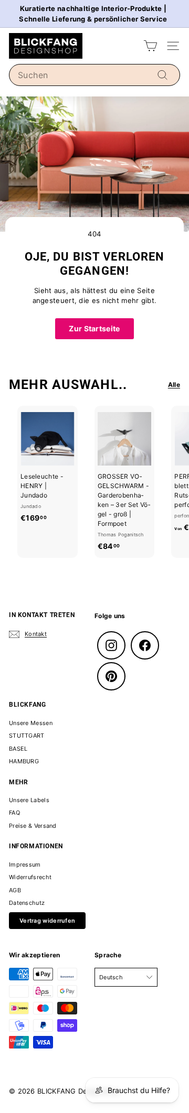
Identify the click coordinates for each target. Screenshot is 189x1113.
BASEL (18, 748)
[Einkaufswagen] (150, 45)
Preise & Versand (33, 825)
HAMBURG (24, 761)
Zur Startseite (94, 328)
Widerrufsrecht (30, 877)
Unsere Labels (29, 800)
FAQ (14, 812)
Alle (174, 384)
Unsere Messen (30, 723)
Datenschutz (27, 902)
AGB (15, 890)
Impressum (25, 864)
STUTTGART (27, 735)
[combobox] (94, 75)
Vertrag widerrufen (47, 920)
